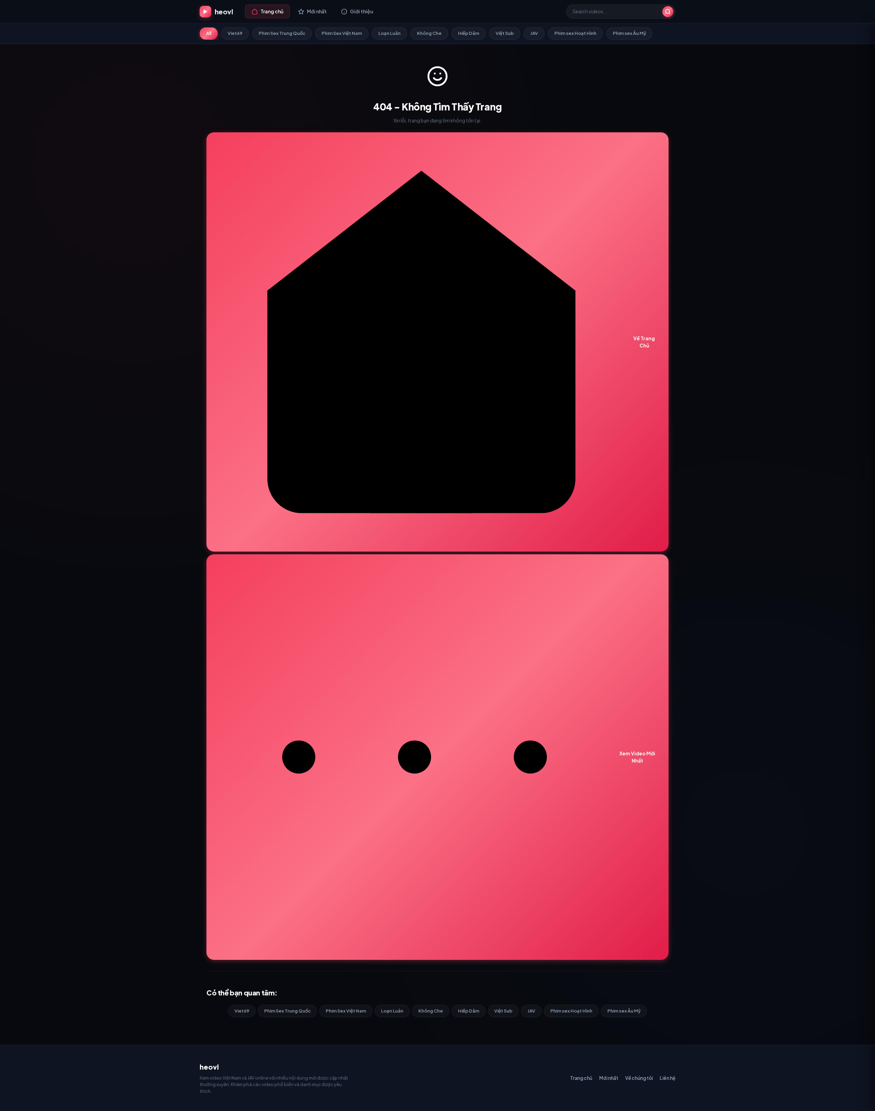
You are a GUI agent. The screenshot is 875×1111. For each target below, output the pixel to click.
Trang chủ (581, 1078)
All (208, 33)
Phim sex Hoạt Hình (575, 33)
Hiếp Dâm (468, 33)
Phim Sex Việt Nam (342, 33)
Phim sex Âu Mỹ (629, 33)
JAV (534, 33)
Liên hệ (667, 1078)
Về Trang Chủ (644, 341)
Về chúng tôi (639, 1078)
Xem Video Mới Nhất (637, 757)
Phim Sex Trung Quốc (282, 33)
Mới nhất (608, 1078)
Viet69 (235, 33)
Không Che (429, 33)
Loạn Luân (389, 33)
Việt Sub (505, 33)
